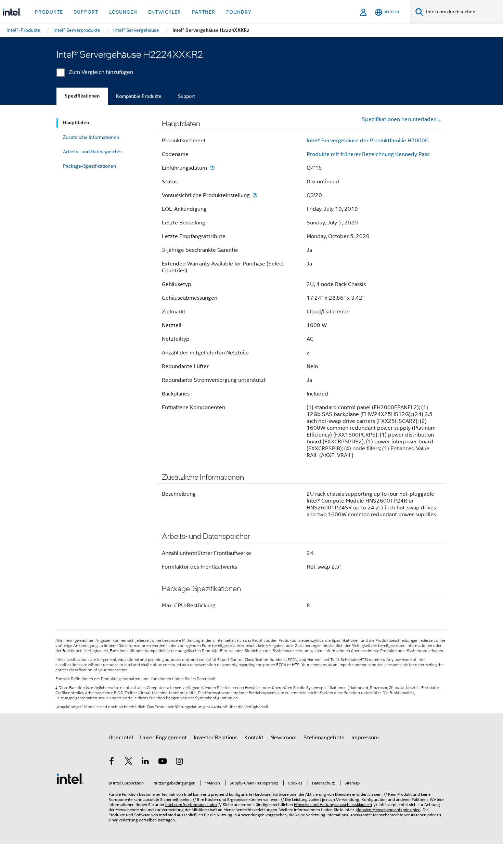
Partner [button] (203, 12)
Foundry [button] (239, 12)
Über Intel (120, 737)
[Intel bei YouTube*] (162, 762)
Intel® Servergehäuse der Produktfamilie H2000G (368, 140)
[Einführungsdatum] (212, 168)
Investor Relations (215, 737)
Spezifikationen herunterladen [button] (399, 119)
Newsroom (283, 737)
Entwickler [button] (164, 12)
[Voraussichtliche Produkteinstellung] (255, 195)
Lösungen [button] (123, 12)
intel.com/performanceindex (191, 804)
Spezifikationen (82, 96)
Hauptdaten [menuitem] (76, 122)
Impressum (365, 737)
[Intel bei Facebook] (111, 762)
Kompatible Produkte (139, 96)
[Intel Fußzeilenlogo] (70, 778)
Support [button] (86, 12)
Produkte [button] (49, 12)
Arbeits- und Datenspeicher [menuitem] (92, 151)
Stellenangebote (324, 737)
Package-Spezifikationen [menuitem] (89, 166)
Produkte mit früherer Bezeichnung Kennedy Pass (368, 154)
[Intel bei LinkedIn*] (145, 762)
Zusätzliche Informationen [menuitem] (91, 137)
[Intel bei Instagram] (179, 762)
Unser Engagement (163, 737)
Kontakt (253, 737)
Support (186, 96)
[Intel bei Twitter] (128, 762)
